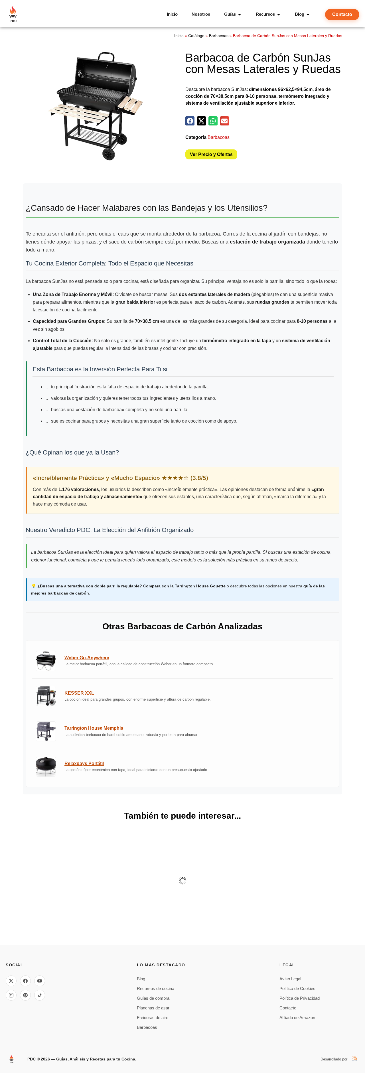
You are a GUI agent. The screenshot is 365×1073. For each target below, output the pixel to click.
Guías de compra (153, 998)
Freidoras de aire (152, 1017)
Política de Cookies (297, 988)
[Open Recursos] (278, 14)
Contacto (287, 1007)
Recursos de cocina (155, 988)
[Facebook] (25, 980)
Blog (141, 978)
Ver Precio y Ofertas (211, 154)
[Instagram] (11, 995)
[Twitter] (11, 980)
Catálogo (196, 36)
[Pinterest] (25, 995)
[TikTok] (39, 995)
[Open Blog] (308, 14)
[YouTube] (39, 980)
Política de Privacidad (299, 998)
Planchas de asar (153, 1007)
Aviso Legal (290, 978)
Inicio (179, 36)
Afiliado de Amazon (297, 1017)
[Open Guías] (239, 14)
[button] (189, 120)
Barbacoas (218, 36)
